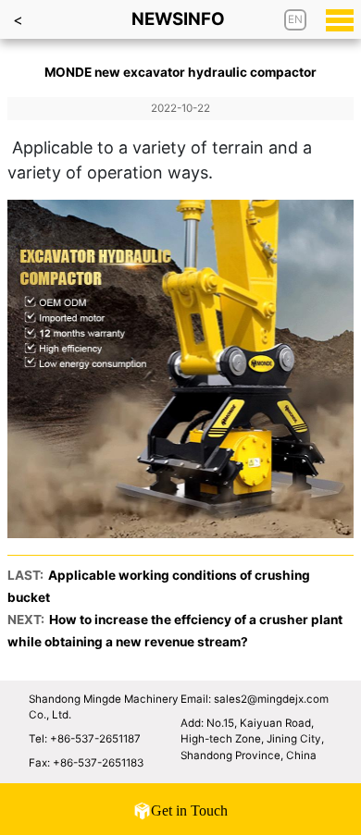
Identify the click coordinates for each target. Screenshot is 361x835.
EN (295, 19)
